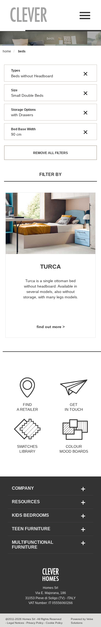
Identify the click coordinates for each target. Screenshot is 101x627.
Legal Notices (15, 622)
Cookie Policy (54, 622)
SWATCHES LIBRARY (27, 448)
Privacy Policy (34, 622)
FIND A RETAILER (27, 407)
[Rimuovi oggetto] (85, 73)
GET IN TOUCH (74, 407)
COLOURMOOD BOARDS (74, 448)
